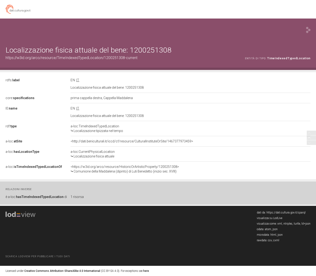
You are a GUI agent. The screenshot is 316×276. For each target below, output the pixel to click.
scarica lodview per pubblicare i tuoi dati (38, 256)
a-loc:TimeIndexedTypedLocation (97, 128)
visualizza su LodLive (269, 218)
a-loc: (14, 141)
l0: (11, 108)
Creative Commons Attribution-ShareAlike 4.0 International (62, 271)
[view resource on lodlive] (308, 30)
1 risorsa (77, 197)
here (146, 271)
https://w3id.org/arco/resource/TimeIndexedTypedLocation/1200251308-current (71, 58)
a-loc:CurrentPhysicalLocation (93, 154)
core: (20, 98)
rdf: (11, 126)
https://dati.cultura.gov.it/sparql (286, 212)
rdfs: (13, 80)
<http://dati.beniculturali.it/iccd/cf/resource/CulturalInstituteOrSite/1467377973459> (132, 141)
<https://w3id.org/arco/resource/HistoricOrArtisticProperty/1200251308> (125, 169)
